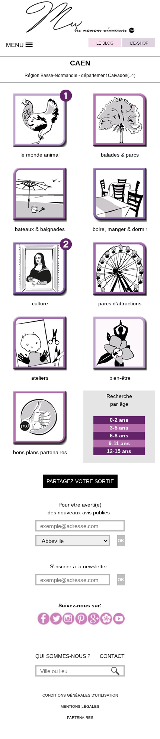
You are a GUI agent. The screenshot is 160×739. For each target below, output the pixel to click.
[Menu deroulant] (20, 44)
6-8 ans (119, 435)
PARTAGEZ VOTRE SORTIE (80, 481)
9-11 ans (119, 443)
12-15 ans (119, 451)
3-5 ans (119, 428)
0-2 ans (119, 420)
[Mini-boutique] (140, 44)
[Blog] (105, 44)
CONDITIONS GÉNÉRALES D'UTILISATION (80, 695)
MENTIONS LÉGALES (80, 706)
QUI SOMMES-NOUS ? (62, 656)
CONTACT (112, 656)
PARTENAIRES (80, 718)
